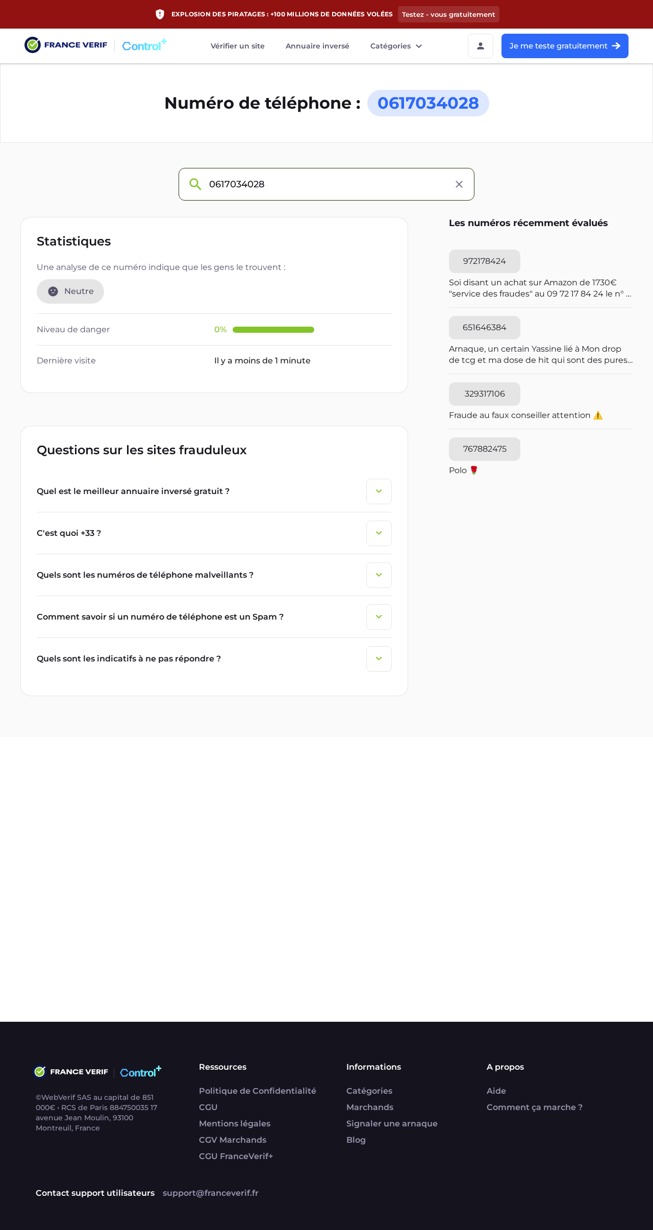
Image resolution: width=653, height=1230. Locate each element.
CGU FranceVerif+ (236, 1156)
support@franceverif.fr (211, 1193)
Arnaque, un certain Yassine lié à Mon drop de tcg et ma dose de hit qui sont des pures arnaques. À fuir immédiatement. (538, 355)
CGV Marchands (232, 1140)
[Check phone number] (195, 184)
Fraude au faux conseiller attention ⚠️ (526, 415)
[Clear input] (459, 184)
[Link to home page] (65, 46)
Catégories (390, 46)
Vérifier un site (238, 46)
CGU (208, 1107)
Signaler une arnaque (392, 1123)
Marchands (369, 1107)
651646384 (485, 327)
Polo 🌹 (464, 470)
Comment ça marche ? (535, 1107)
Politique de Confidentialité (257, 1091)
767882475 (485, 449)
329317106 (485, 394)
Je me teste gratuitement (559, 46)
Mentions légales (234, 1123)
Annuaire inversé (317, 46)
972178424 (484, 261)
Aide (496, 1091)
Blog (356, 1140)
